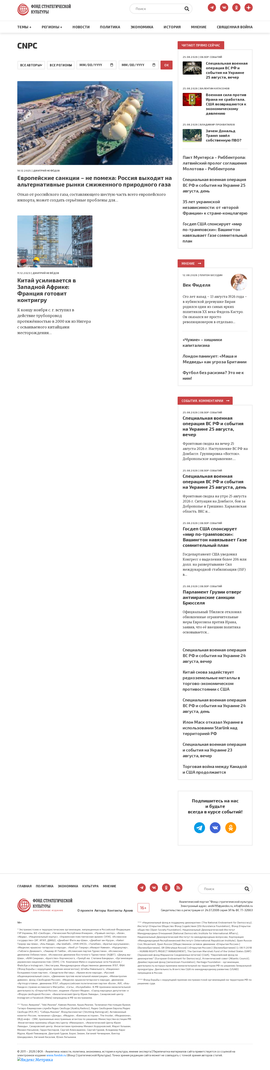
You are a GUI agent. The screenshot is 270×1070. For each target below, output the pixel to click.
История (172, 27)
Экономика (142, 27)
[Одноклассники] (230, 827)
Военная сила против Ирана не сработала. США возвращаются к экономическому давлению (226, 104)
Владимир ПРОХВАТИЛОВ (217, 124)
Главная (24, 886)
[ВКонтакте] (215, 827)
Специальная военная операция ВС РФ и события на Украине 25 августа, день (214, 185)
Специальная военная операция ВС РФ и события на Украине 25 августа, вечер (227, 70)
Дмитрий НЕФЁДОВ (46, 170)
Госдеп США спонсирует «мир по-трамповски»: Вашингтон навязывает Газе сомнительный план (215, 537)
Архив (128, 910)
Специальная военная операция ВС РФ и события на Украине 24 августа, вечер (214, 655)
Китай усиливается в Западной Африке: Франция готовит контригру (46, 290)
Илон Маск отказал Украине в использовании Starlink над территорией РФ (213, 727)
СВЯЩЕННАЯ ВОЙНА (235, 27)
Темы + (24, 27)
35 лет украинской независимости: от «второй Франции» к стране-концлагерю (215, 207)
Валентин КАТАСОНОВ (215, 88)
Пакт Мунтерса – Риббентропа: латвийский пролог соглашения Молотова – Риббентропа (215, 163)
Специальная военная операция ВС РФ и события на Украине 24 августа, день (214, 705)
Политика (110, 27)
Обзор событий (211, 56)
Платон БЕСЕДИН (211, 275)
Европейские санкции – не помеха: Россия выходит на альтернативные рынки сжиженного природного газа (94, 181)
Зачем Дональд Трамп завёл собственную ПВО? (224, 135)
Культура (90, 886)
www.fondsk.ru (56, 1055)
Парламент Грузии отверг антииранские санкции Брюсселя (212, 597)
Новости (81, 27)
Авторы (100, 910)
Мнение (199, 27)
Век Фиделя (196, 284)
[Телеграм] (199, 827)
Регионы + (52, 27)
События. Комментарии (202, 401)
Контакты (114, 910)
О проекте (85, 910)
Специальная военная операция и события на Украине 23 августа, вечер (214, 750)
